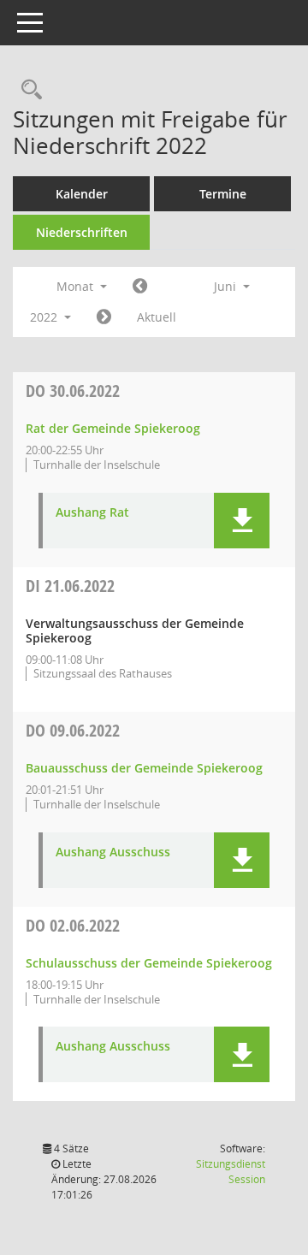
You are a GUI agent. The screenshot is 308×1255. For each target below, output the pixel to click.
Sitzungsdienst (230, 1172)
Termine (222, 194)
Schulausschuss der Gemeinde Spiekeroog (149, 963)
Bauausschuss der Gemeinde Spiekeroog (144, 768)
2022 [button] (45, 317)
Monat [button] (76, 286)
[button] (242, 520)
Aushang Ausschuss (113, 852)
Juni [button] (227, 286)
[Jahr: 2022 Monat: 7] (104, 317)
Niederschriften (81, 232)
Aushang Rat (92, 513)
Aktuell (156, 317)
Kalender (82, 194)
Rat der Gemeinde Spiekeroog (113, 428)
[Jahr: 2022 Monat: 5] (140, 286)
